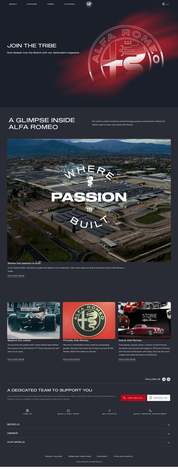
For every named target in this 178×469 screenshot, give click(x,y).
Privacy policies (53, 456)
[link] (89, 208)
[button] (165, 4)
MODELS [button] (13, 424)
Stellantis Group (123, 456)
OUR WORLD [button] (16, 442)
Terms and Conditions (79, 456)
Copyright (102, 456)
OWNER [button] (12, 433)
